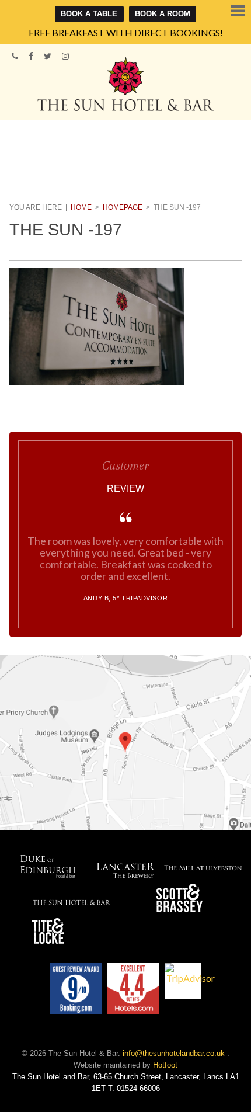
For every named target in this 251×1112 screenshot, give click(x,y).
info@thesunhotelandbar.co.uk (174, 1053)
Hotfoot (165, 1065)
